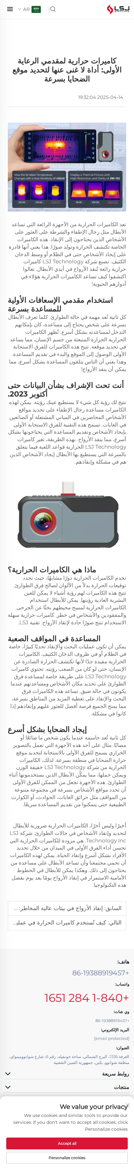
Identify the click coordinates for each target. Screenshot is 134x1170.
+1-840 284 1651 (87, 998)
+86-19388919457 (100, 973)
